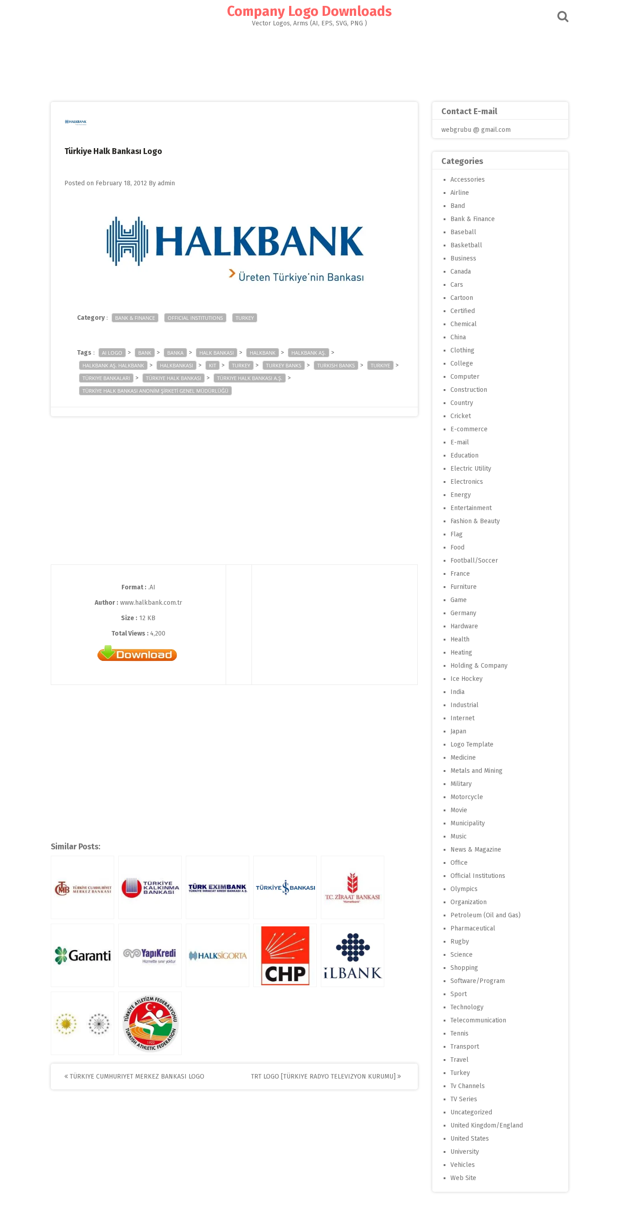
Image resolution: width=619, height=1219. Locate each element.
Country (461, 403)
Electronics (466, 482)
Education (464, 455)
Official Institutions (195, 317)
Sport (458, 994)
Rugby (459, 941)
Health (459, 639)
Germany (463, 613)
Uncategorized (471, 1112)
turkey (241, 365)
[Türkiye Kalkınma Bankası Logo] (150, 887)
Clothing (462, 350)
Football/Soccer (474, 560)
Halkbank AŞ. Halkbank (113, 365)
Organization (468, 902)
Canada (460, 271)
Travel (459, 1060)
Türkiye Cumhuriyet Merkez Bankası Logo (136, 1076)
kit (212, 365)
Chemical (463, 324)
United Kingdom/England (486, 1125)
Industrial (464, 705)
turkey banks (283, 365)
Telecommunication (478, 1020)
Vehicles (462, 1165)
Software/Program (477, 981)
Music (458, 836)
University (464, 1152)
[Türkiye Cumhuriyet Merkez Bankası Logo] (82, 887)
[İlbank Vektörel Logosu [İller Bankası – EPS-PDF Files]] (352, 955)
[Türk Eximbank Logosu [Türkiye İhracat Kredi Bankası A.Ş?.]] (217, 887)
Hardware (464, 626)
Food (457, 547)
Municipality (467, 823)
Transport (464, 1046)
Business (463, 258)
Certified (462, 311)
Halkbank (263, 352)
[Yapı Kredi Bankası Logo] (150, 955)
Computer (464, 377)
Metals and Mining (476, 771)
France (460, 574)
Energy (460, 495)
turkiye (380, 365)
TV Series (463, 1099)
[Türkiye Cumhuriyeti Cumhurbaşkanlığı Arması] (82, 1023)
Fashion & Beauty (475, 521)
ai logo (112, 352)
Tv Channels (467, 1086)
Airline (459, 193)
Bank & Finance (135, 317)
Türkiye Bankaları (106, 378)
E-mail (459, 442)
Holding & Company (479, 666)
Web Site (463, 1178)
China (458, 337)
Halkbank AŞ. (308, 352)
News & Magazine (475, 849)
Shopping (464, 968)
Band (457, 206)
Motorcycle (466, 797)
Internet (462, 718)
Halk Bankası (216, 352)
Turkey (245, 317)
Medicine (463, 757)
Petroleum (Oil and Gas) (485, 915)
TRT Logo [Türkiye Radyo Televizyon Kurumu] (324, 1076)
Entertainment (471, 508)
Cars (456, 285)
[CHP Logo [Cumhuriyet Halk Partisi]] (285, 955)
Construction (468, 390)
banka (175, 352)
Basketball (466, 245)
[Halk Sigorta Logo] (217, 955)
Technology (467, 1007)
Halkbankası (176, 365)
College (461, 363)
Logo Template (471, 744)
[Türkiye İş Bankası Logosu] (285, 887)
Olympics (464, 889)
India (457, 692)
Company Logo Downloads (309, 11)
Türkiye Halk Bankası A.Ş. (249, 378)
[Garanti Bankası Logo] (82, 955)
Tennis (459, 1033)
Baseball (463, 232)
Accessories (467, 179)
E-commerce (469, 429)
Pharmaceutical (472, 928)
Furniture (463, 587)
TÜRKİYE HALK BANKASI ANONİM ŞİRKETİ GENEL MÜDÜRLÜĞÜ (155, 390)
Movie (458, 810)
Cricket (460, 416)
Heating (461, 652)
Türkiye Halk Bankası (173, 378)
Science (461, 955)
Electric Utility (470, 468)
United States (469, 1138)
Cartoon (461, 298)
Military (461, 784)
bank (144, 352)
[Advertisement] (309, 61)
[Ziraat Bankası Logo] (352, 887)
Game (458, 600)
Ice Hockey (466, 679)
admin (166, 183)
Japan (458, 731)
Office (459, 863)
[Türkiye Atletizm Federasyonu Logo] (150, 1023)
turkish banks (336, 365)
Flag (456, 534)
